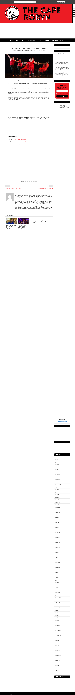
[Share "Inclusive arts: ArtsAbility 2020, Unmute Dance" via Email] (34, 181)
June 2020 (57, 642)
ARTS (23, 40)
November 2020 (58, 630)
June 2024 (57, 522)
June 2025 (57, 492)
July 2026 (57, 459)
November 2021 (58, 600)
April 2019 (57, 670)
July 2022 (57, 580)
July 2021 (57, 610)
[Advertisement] (37, 31)
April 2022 (57, 587)
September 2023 (58, 544)
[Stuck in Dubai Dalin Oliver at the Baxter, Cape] (65, 286)
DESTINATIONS (31, 40)
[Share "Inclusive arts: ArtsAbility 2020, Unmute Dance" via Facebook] (26, 181)
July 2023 (57, 549)
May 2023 (57, 554)
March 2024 (57, 529)
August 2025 (57, 487)
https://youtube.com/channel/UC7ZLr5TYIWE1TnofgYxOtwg (22, 142)
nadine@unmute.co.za (40, 85)
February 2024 (57, 532)
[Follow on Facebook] (58, 2)
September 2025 (58, 484)
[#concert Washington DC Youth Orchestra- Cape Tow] (65, 379)
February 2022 (57, 592)
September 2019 (58, 662)
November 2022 (58, 570)
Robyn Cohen (19, 50)
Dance (35, 50)
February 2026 (57, 472)
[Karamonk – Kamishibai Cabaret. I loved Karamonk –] (65, 316)
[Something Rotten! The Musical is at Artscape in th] (58, 374)
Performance (42, 50)
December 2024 (58, 507)
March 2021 (57, 620)
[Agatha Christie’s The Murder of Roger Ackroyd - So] (58, 321)
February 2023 (57, 562)
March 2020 (57, 650)
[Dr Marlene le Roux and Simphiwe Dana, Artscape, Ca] (58, 289)
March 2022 (57, 590)
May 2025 (57, 494)
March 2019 (57, 673)
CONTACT (62, 40)
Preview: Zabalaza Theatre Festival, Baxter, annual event (11, 226)
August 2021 (57, 607)
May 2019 (57, 667)
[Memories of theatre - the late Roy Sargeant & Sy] (58, 257)
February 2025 (57, 502)
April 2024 (57, 527)
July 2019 (57, 665)
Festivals (38, 50)
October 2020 (57, 632)
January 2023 (57, 565)
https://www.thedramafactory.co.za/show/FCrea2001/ (17, 85)
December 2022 (58, 567)
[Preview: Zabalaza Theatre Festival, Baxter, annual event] (11, 221)
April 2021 (57, 617)
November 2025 (58, 479)
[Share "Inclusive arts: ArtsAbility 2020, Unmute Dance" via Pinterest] (30, 181)
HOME (11, 40)
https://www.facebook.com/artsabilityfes (19, 139)
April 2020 (57, 647)
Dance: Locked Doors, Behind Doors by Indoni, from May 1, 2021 (46, 220)
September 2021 (58, 605)
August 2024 (57, 517)
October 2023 (57, 542)
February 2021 (57, 622)
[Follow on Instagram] (60, 2)
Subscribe (62, 96)
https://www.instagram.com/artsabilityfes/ (20, 141)
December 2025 (58, 477)
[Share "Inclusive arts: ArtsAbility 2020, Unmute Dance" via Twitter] (28, 181)
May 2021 (57, 615)
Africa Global (29, 50)
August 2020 (57, 637)
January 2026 (57, 474)
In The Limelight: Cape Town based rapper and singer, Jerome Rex (22, 226)
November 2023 (58, 539)
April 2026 (57, 467)
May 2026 (57, 464)
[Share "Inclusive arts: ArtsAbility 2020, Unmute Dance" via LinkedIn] (32, 181)
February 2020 (57, 652)
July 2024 (57, 519)
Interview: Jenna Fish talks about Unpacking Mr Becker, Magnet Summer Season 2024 (35, 221)
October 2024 (57, 512)
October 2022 (57, 572)
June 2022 (57, 582)
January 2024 (57, 534)
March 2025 (57, 499)
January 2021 (57, 625)
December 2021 (58, 597)
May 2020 (57, 645)
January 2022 (57, 595)
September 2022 (58, 575)
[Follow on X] (62, 2)
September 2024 (58, 514)
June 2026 (57, 462)
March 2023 (57, 560)
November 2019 (58, 657)
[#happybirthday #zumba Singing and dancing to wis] (58, 216)
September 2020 (58, 635)
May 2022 (57, 585)
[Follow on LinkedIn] (64, 2)
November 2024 (58, 509)
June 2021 (57, 612)
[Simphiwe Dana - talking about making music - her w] (65, 264)
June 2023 (57, 552)
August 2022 (57, 577)
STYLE (40, 40)
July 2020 (57, 640)
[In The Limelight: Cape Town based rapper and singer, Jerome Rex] (23, 221)
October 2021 (57, 602)
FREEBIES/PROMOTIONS (51, 40)
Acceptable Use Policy (35, 692)
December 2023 (58, 537)
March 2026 (57, 469)
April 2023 (57, 557)
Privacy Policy (41, 692)
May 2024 (57, 524)
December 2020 (58, 627)
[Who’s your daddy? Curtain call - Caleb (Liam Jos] (58, 158)
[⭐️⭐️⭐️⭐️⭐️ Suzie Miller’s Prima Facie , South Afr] (65, 230)
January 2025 (57, 504)
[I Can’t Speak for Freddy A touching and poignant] (65, 137)
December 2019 (58, 655)
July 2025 (57, 489)
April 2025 (57, 497)
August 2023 (57, 547)
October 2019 (57, 660)
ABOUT (17, 40)
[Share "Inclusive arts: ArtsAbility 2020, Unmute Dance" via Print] (36, 181)
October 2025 (57, 482)
